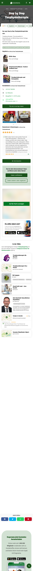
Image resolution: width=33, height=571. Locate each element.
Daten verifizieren (16, 175)
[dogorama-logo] (15, 3)
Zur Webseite (9, 93)
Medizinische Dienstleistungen (16, 8)
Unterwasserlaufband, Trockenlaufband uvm (18, 67)
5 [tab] (20, 124)
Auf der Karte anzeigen (16, 204)
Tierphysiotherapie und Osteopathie (18, 78)
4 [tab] (18, 124)
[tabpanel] (9, 117)
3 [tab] (16, 124)
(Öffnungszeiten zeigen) (11, 101)
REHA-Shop (12, 56)
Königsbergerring (23, 247)
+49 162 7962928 (10, 89)
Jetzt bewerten (17, 161)
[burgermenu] (2, 2)
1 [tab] (13, 124)
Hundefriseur (19, 47)
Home (7, 8)
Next (32, 117)
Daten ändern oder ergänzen (16, 180)
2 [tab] (15, 124)
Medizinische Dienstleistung (9, 47)
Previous (1, 117)
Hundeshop (26, 47)
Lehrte (26, 8)
